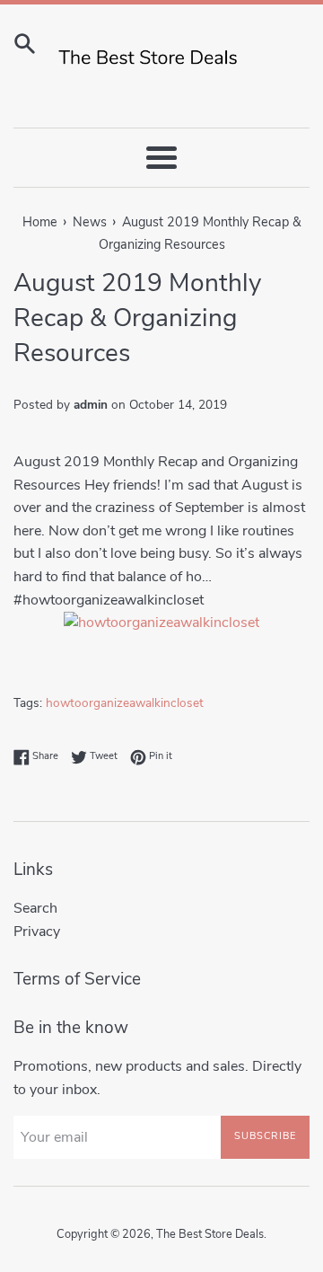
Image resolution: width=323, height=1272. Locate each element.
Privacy (36, 931)
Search (35, 908)
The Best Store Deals (210, 1234)
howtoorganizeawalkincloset (125, 702)
